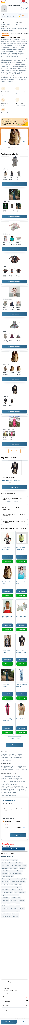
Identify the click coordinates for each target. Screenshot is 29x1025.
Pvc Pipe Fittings (6, 913)
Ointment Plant (5, 897)
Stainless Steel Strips (7, 892)
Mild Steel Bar (5, 889)
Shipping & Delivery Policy (9, 993)
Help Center (6, 986)
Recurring (17, 821)
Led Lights (13, 900)
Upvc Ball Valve (6, 916)
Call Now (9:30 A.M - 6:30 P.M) (10, 124)
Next (24, 140)
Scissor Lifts (22, 868)
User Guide (6, 988)
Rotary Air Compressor (15, 873)
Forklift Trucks (13, 860)
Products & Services (16, 33)
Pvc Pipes (16, 911)
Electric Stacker (13, 868)
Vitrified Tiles (21, 908)
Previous (5, 140)
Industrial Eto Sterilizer (7, 876)
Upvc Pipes (15, 913)
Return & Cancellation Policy (10, 990)
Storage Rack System (7, 887)
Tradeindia (3, 853)
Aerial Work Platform (16, 884)
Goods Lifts (13, 908)
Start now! (14, 849)
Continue (18, 835)
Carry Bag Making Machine (19, 865)
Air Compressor (6, 905)
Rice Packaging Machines (8, 879)
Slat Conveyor (14, 895)
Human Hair (5, 860)
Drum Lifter (5, 868)
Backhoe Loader (6, 865)
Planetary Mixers (16, 897)
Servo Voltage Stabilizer (8, 862)
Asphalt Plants (5, 895)
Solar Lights (5, 908)
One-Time (8, 821)
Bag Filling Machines (20, 892)
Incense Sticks (15, 905)
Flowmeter (4, 873)
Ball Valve (4, 903)
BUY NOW (13, 487)
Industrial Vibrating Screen (8, 870)
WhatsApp (23, 124)
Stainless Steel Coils (7, 911)
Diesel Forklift (5, 884)
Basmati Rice (19, 862)
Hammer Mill (5, 881)
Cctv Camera (21, 900)
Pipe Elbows (15, 916)
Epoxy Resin (18, 887)
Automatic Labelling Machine (18, 881)
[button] (24, 8)
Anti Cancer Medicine (14, 903)
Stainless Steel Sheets (16, 889)
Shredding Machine (21, 879)
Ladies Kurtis (5, 900)
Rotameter (19, 870)
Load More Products (14, 738)
